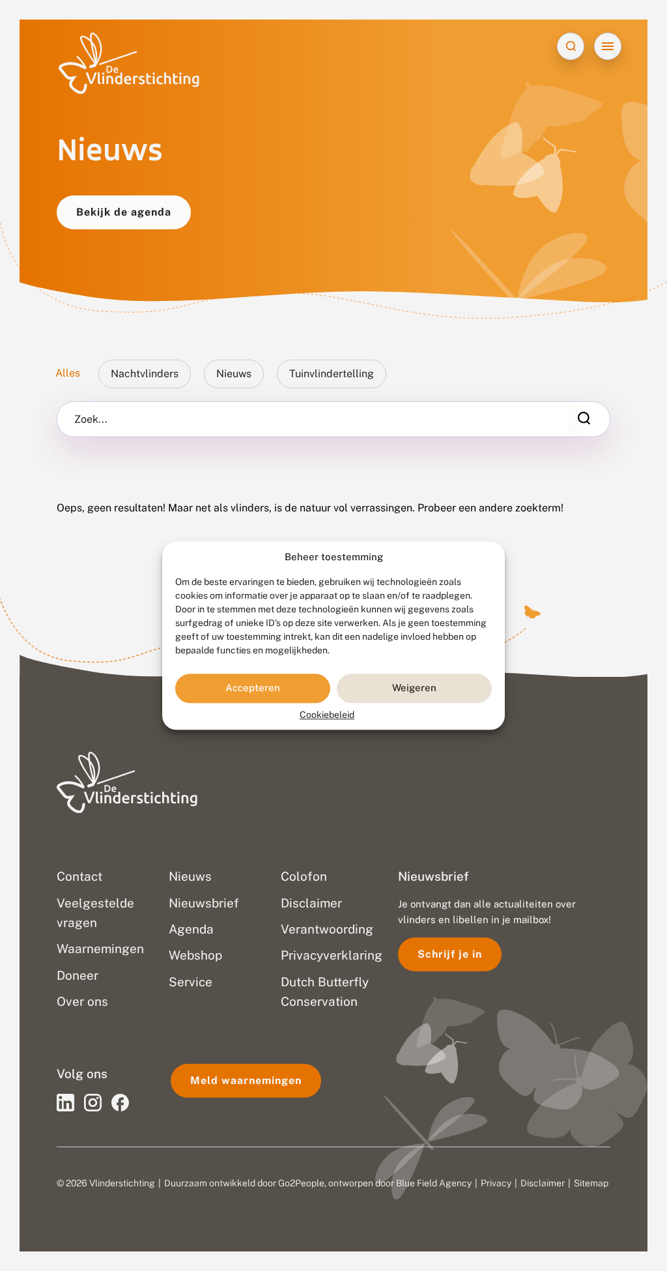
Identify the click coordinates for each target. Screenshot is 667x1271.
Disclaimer (542, 1183)
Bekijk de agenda (123, 212)
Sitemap (591, 1183)
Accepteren (252, 688)
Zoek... (90, 419)
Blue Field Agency (434, 1183)
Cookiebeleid (327, 714)
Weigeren (414, 688)
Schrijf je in (450, 954)
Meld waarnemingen (246, 1080)
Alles (67, 373)
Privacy (496, 1183)
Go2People (301, 1183)
